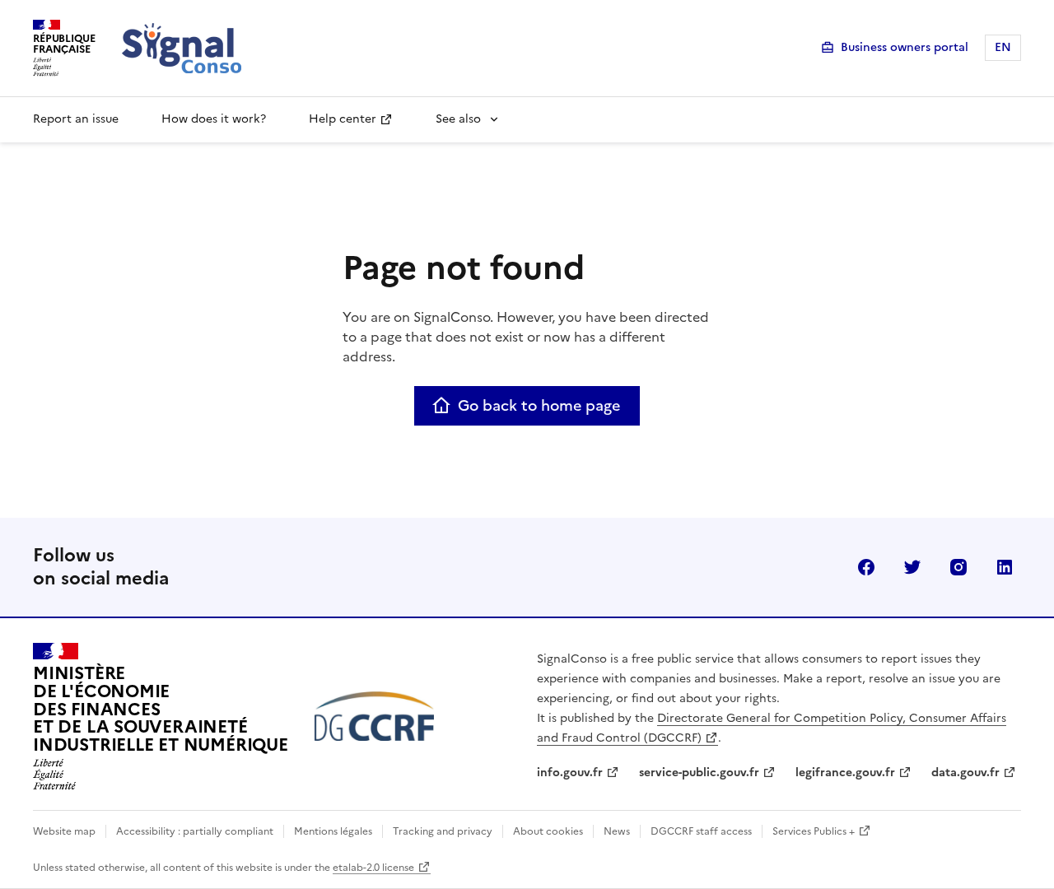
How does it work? (213, 119)
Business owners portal (904, 47)
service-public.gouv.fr (699, 772)
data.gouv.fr (965, 772)
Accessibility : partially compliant (194, 831)
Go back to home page (539, 405)
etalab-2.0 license (373, 867)
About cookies (548, 831)
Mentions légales (333, 831)
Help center (342, 119)
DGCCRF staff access (701, 831)
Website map (64, 831)
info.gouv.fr (570, 772)
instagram (958, 567)
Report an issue (76, 119)
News (617, 831)
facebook (866, 567)
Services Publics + (813, 831)
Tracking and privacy (442, 831)
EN (1003, 47)
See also (458, 119)
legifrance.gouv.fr (845, 772)
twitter (912, 567)
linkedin (1004, 567)
